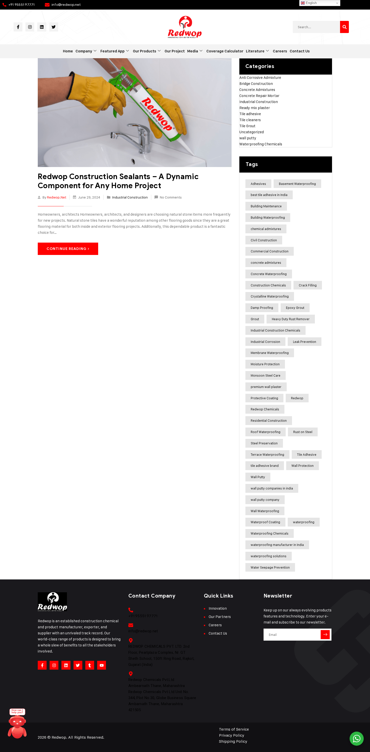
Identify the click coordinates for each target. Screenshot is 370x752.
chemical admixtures (266, 229)
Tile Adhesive (306, 454)
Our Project (175, 51)
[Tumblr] (89, 665)
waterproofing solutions (268, 556)
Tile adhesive (250, 113)
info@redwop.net (66, 5)
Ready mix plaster (254, 107)
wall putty (247, 138)
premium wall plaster (266, 387)
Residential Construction (269, 420)
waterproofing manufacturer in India (277, 545)
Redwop (297, 398)
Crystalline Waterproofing (270, 296)
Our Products (144, 51)
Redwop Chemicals (265, 409)
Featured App (112, 51)
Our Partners (220, 616)
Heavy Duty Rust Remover (291, 319)
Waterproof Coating (265, 522)
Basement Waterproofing (297, 184)
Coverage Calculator (224, 51)
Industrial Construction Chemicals (275, 330)
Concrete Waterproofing (269, 274)
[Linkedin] (41, 26)
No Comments (171, 197)
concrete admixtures (266, 262)
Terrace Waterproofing (267, 454)
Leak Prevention (304, 342)
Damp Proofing (262, 308)
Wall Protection (302, 466)
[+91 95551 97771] (130, 610)
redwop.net (56, 197)
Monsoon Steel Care (265, 375)
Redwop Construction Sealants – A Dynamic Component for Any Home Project (118, 181)
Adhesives (258, 184)
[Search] (344, 27)
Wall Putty (258, 477)
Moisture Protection (265, 364)
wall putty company (265, 500)
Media (192, 51)
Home (68, 51)
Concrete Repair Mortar (259, 95)
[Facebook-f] (18, 26)
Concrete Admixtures (257, 89)
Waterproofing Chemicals (260, 144)
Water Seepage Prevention (270, 567)
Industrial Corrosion (265, 342)
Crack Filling (308, 285)
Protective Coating (264, 398)
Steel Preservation (264, 443)
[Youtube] (101, 665)
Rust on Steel (302, 432)
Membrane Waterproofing (270, 353)
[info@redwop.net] (130, 625)
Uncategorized (251, 131)
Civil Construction (264, 240)
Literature (255, 51)
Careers (280, 51)
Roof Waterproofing (265, 432)
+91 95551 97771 (21, 5)
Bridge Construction (256, 83)
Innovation (218, 608)
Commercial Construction (269, 251)
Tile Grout (247, 125)
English (311, 3)
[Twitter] (53, 26)
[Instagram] (29, 26)
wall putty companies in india (272, 488)
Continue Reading (67, 249)
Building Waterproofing (268, 217)
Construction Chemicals (268, 285)
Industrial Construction (130, 197)
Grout (255, 319)
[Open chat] (17, 726)
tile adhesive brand (265, 466)
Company (84, 51)
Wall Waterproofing (265, 511)
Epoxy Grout (295, 308)
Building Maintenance (266, 206)
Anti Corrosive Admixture (260, 77)
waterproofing (303, 522)
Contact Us (300, 51)
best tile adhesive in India (269, 195)
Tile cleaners (250, 119)
